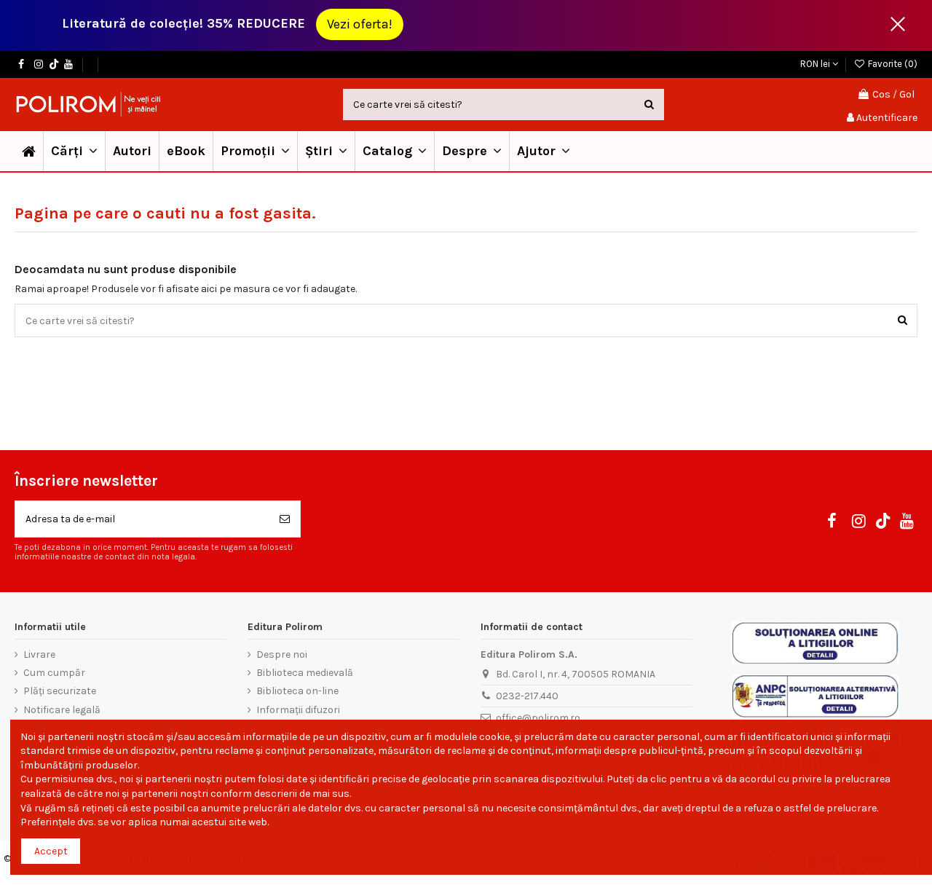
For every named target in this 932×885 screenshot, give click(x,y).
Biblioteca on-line (297, 691)
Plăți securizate (59, 691)
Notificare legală (61, 710)
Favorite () (891, 63)
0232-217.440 (527, 696)
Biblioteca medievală (304, 672)
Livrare (39, 654)
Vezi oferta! (359, 24)
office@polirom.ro (538, 718)
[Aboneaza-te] (284, 519)
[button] (255, 151)
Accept (51, 851)
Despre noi (281, 654)
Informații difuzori (298, 710)
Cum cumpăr (54, 672)
